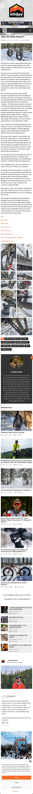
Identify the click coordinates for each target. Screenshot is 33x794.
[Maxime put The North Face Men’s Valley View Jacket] (16, 681)
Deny (16, 782)
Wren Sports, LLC (6, 230)
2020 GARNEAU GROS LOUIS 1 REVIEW (17, 595)
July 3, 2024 (14, 620)
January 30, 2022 (7, 435)
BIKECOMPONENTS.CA (12, 339)
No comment (18, 435)
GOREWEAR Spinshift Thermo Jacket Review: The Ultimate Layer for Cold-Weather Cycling (16, 461)
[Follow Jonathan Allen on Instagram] (32, 357)
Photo (7, 723)
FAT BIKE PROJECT (7, 342)
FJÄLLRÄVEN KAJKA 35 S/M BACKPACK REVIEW (17, 626)
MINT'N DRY (5, 346)
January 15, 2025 (7, 524)
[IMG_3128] (16, 25)
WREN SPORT (6, 349)
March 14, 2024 (15, 649)
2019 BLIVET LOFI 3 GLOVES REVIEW (16, 599)
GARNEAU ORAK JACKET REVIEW (12, 432)
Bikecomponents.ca (6, 234)
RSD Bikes (14, 100)
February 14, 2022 (7, 492)
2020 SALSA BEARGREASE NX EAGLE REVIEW (14, 583)
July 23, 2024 (14, 629)
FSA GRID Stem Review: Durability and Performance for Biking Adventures (14, 550)
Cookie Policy (15, 791)
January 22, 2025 (7, 464)
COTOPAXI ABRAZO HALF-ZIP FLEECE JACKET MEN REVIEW (20, 608)
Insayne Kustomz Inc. (7, 241)
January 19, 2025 (7, 554)
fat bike (24, 339)
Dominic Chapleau (17, 237)
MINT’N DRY (4, 223)
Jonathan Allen (25, 40)
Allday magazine (11, 696)
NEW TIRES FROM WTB (16, 617)
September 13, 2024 (16, 639)
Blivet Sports (5, 220)
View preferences (16, 787)
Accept (17, 777)
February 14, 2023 (16, 612)
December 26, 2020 (7, 587)
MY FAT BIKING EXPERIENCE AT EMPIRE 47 (16, 490)
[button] (30, 761)
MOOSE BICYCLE (17, 346)
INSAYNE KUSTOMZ (22, 342)
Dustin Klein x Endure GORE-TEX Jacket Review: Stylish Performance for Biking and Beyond (16, 520)
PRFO (2, 216)
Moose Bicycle (5, 227)
